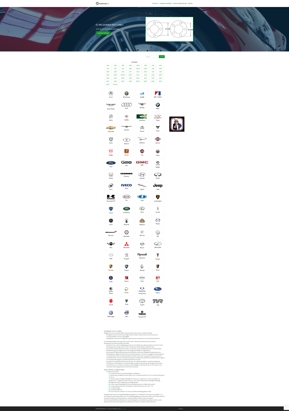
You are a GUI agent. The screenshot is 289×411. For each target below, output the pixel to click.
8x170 (160, 81)
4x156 (130, 68)
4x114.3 (160, 65)
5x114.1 (137, 71)
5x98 (130, 78)
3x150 (115, 65)
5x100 (160, 68)
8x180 (107, 84)
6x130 (115, 81)
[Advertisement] (121, 57)
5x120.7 (130, 75)
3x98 (123, 65)
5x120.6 (115, 75)
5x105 (107, 71)
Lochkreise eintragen (103, 33)
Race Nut (115, 84)
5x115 (153, 71)
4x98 (153, 68)
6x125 (160, 78)
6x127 (107, 81)
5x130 (153, 75)
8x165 (152, 81)
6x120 (153, 78)
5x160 (115, 78)
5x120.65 (123, 75)
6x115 (145, 78)
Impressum (181, 408)
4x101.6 (138, 65)
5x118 (160, 71)
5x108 (115, 71)
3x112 (108, 65)
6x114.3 (138, 78)
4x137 (115, 68)
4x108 (145, 65)
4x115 (108, 68)
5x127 (138, 75)
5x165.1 (123, 78)
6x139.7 (138, 81)
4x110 (153, 65)
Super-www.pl (124, 408)
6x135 (130, 81)
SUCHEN (162, 56)
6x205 (145, 81)
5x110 (123, 71)
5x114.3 (145, 71)
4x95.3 (145, 68)
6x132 (122, 81)
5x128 (145, 75)
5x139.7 (160, 75)
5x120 (107, 75)
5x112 (130, 71)
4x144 (123, 68)
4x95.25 (138, 68)
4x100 (130, 65)
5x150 (107, 78)
